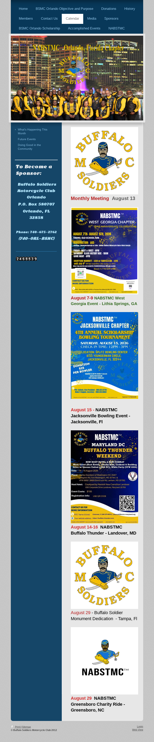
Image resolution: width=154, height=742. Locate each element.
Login (140, 726)
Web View (137, 729)
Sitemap (26, 727)
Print (17, 727)
